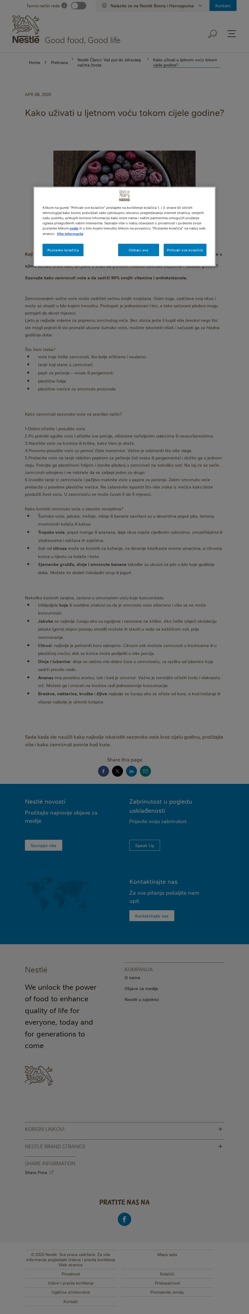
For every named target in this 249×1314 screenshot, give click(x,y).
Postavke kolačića (63, 249)
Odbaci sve (138, 249)
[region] (124, 227)
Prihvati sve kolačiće (185, 249)
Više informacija (70, 233)
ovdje (74, 228)
